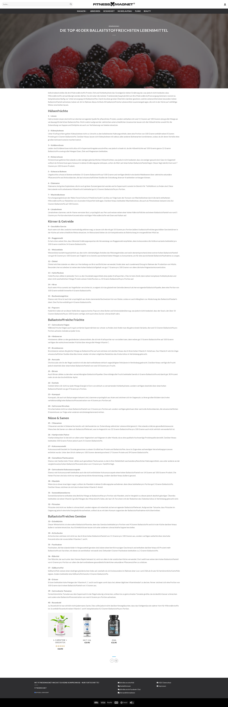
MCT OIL (87, 640)
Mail (132, 683)
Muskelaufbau (125, 11)
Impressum (162, 686)
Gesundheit (109, 11)
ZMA (114, 640)
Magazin (81, 11)
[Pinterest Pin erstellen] (116, 661)
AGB (160, 683)
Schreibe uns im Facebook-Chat (129, 689)
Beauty (147, 11)
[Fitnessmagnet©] (114, 4)
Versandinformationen (127, 693)
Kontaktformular (125, 686)
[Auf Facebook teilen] (112, 661)
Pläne (138, 11)
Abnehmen (95, 11)
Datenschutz (167, 683)
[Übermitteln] (71, 4)
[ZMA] (114, 625)
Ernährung (114, 26)
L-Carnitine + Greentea (60, 641)
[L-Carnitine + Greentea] (60, 625)
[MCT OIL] (87, 625)
